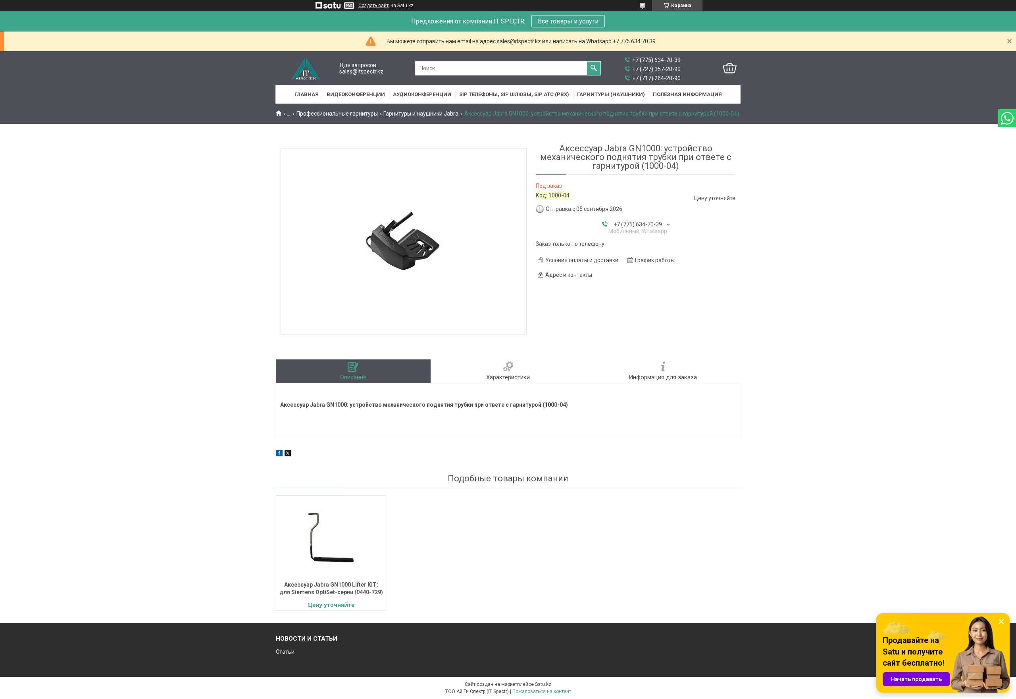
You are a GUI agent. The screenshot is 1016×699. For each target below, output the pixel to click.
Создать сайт (373, 5)
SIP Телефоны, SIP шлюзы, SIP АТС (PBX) (514, 94)
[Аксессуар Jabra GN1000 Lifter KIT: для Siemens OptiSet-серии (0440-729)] (331, 537)
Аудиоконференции (422, 94)
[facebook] (279, 454)
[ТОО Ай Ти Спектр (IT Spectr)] (305, 68)
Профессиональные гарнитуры (337, 113)
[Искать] (593, 68)
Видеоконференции (356, 94)
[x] (288, 454)
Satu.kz (543, 684)
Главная (306, 94)
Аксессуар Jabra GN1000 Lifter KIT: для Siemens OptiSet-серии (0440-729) (331, 588)
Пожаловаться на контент (541, 691)
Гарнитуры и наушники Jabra (420, 113)
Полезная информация (687, 94)
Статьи (285, 652)
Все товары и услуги (568, 21)
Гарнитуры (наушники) (611, 94)
